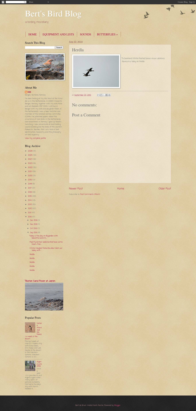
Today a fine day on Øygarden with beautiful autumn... (44, 237)
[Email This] (98, 95)
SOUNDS (85, 34)
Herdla (32, 254)
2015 (30, 196)
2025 (30, 155)
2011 (30, 212)
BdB (29, 92)
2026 (30, 151)
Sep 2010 (34, 232)
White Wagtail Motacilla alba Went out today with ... (46, 249)
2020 (30, 175)
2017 (30, 188)
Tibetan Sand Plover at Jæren (40, 281)
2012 (30, 208)
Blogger (117, 405)
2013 (30, 204)
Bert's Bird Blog (53, 13)
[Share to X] (103, 95)
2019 (30, 179)
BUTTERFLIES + (107, 34)
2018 (30, 183)
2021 (30, 171)
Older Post (165, 189)
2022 (30, 167)
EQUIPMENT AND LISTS (58, 34)
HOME (32, 34)
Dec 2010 (34, 220)
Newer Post (76, 189)
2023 (30, 163)
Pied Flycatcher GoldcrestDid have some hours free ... (46, 243)
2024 (30, 159)
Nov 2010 (34, 224)
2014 (30, 200)
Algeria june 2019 (39, 364)
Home (120, 189)
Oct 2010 (34, 228)
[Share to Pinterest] (109, 95)
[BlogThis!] (101, 95)
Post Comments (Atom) (90, 194)
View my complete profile (35, 138)
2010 (30, 216)
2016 (30, 192)
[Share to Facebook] (106, 95)
